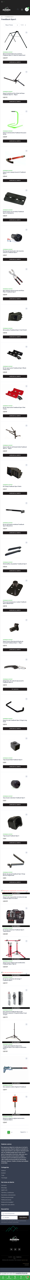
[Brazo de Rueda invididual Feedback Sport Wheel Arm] (15, 511)
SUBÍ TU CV (4, 1190)
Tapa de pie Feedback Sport (11, 836)
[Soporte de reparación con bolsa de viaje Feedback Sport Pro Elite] (15, 892)
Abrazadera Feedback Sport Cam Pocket (15, 330)
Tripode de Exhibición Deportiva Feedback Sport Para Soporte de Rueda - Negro (15, 1047)
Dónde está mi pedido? (7, 1202)
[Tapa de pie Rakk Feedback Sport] (15, 746)
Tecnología (4, 1178)
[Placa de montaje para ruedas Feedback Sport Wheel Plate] (15, 588)
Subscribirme (23, 1217)
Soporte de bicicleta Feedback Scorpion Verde (14, 133)
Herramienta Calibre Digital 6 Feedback (14, 1087)
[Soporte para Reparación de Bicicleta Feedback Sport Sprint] (15, 949)
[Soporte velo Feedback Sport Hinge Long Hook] (15, 707)
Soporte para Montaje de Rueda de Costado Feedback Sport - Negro (13, 642)
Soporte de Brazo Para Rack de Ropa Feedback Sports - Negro (13, 94)
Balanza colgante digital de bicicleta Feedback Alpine (13, 1119)
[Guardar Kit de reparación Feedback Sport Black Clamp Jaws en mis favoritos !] (26, 346)
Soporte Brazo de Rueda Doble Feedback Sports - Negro (15, 447)
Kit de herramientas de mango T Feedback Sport (12, 979)
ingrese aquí (25, 1260)
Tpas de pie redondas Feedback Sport (14, 798)
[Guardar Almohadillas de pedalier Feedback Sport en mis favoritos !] (26, 542)
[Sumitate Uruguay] (6, 9)
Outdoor (3, 1173)
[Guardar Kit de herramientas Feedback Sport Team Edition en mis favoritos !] (26, 908)
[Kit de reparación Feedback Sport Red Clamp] (15, 394)
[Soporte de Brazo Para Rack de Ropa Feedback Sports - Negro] (15, 80)
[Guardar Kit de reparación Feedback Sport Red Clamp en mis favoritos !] (26, 386)
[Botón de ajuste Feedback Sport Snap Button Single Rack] (15, 860)
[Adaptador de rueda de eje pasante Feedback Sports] (15, 667)
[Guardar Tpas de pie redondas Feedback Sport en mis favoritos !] (26, 776)
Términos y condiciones (7, 1192)
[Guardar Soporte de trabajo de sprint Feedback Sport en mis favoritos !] (26, 151)
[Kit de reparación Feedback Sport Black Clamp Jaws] (15, 354)
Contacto (3, 1185)
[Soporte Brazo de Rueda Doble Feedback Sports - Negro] (15, 433)
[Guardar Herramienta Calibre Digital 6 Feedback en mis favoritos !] (26, 1058)
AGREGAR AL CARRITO (15, 62)
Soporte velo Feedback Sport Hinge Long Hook (15, 721)
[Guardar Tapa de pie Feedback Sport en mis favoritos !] (26, 814)
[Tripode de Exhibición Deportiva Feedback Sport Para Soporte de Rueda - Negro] (15, 1032)
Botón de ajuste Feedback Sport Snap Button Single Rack (14, 874)
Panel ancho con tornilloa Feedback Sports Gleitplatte (13, 212)
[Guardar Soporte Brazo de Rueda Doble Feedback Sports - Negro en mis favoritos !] (26, 425)
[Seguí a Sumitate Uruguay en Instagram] (19, 1249)
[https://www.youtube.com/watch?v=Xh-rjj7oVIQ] (15, 40)
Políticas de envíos (6, 1200)
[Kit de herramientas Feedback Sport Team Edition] (15, 916)
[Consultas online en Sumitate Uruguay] (11, 1249)
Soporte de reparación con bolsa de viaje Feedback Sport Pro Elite (15, 897)
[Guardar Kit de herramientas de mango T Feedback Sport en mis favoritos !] (26, 974)
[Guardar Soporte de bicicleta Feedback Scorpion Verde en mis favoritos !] (26, 111)
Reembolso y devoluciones (8, 1195)
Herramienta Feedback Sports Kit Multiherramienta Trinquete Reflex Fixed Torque (15, 1013)
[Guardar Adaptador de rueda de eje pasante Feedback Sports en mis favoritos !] (26, 659)
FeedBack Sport (9, 16)
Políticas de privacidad (7, 1197)
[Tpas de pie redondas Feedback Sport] (15, 784)
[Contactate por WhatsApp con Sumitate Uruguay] (15, 1249)
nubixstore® (26, 1263)
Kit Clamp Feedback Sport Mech (12, 486)
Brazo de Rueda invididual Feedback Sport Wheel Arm (13, 525)
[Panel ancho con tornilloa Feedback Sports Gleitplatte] (15, 198)
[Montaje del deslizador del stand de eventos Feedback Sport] (15, 237)
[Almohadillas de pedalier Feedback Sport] (15, 550)
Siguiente (23, 1132)
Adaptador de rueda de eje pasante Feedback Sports (13, 681)
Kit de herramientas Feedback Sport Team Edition (13, 930)
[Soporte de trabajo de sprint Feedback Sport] (15, 159)
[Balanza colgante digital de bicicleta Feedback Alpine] (15, 1104)
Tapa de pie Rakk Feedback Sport (12, 759)
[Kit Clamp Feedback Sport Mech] (15, 473)
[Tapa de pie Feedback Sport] (15, 822)
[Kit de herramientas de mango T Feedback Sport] (15, 974)
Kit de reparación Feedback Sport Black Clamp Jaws (14, 368)
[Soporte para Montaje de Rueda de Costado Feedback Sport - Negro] (15, 628)
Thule (2, 1175)
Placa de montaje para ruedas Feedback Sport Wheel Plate (14, 602)
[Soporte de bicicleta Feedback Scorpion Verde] (15, 119)
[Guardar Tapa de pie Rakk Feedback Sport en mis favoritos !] (26, 738)
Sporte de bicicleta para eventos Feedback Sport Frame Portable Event (14, 54)
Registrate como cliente (7, 1204)
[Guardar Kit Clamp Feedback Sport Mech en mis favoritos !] (26, 465)
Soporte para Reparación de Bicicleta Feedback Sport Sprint (14, 963)
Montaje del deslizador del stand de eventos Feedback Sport (13, 251)
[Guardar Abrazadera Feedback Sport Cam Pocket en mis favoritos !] (26, 308)
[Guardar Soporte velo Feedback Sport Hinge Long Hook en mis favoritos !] (26, 699)
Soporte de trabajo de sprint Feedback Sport (14, 173)
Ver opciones (15, 689)
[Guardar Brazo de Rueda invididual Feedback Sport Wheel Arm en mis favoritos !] (26, 503)
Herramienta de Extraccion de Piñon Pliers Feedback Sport (13, 291)
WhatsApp (4, 1188)
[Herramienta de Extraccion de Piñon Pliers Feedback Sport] (15, 277)
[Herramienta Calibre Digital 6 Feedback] (15, 1070)
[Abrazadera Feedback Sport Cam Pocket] (15, 316)
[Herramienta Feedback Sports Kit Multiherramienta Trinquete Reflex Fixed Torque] (15, 998)
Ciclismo (3, 1170)
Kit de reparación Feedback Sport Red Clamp (14, 408)
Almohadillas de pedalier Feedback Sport (15, 564)
